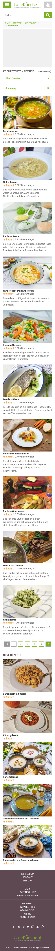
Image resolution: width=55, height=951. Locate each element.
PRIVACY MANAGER (27, 895)
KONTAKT (27, 877)
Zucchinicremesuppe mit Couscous (21, 818)
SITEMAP (27, 880)
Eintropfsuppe (10, 182)
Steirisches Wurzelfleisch (16, 453)
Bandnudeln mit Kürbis (14, 694)
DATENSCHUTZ (28, 892)
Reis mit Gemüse (12, 345)
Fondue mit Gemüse (13, 565)
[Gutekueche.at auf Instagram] (28, 927)
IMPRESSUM (27, 874)
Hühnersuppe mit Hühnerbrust (18, 290)
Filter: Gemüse (28, 78)
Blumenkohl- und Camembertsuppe (21, 860)
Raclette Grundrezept (14, 511)
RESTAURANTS (27, 917)
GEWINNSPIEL (27, 910)
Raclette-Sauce (11, 236)
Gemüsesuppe (10, 131)
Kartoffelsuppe (10, 777)
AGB (27, 888)
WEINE (27, 913)
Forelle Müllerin (11, 399)
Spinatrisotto (9, 619)
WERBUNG (27, 903)
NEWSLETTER (27, 907)
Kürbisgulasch (10, 735)
